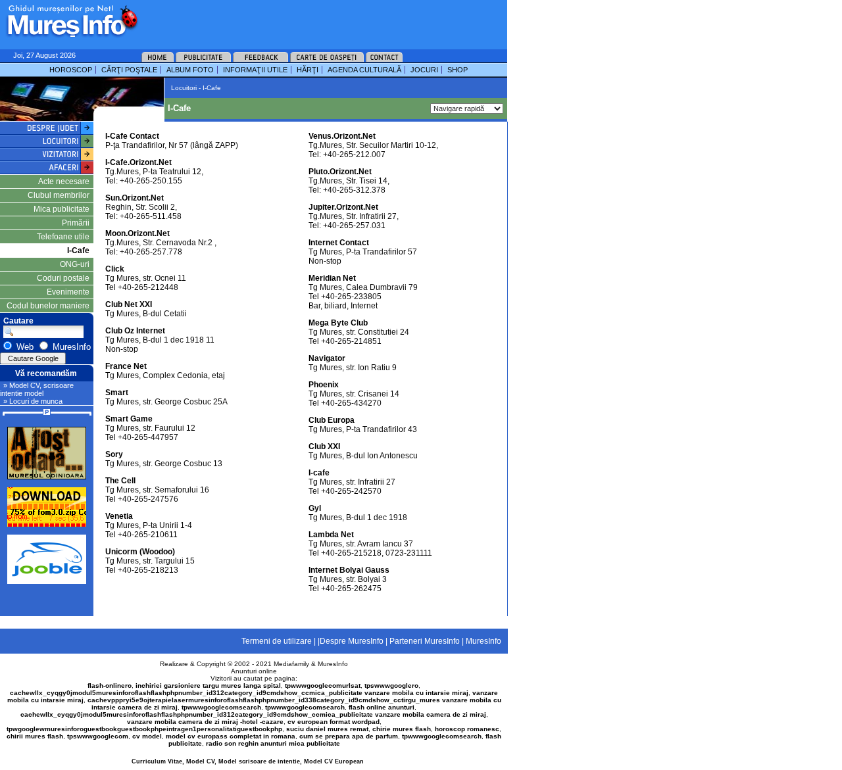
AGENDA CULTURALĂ (364, 70)
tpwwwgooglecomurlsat (322, 685)
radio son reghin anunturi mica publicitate (273, 743)
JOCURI (424, 70)
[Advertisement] (305, 19)
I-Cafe (78, 250)
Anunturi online (254, 671)
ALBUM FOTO (190, 70)
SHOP (457, 70)
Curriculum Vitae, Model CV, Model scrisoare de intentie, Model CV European (248, 761)
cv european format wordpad (333, 721)
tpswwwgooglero (391, 685)
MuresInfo (333, 663)
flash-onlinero (109, 685)
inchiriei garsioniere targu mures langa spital (208, 685)
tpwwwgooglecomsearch (221, 707)
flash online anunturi (381, 707)
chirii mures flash (35, 736)
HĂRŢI (307, 70)
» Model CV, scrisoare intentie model (37, 389)
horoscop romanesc (467, 729)
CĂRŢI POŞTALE (129, 70)
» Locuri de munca (32, 401)
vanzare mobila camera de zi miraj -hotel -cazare (205, 721)
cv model (147, 736)
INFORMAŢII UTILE (255, 70)
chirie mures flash (401, 729)
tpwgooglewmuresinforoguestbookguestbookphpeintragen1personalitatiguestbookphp (144, 729)
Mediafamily (291, 663)
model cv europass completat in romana (230, 736)
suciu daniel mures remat (327, 729)
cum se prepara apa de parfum (348, 736)
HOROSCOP (70, 70)
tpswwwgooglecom (97, 736)
